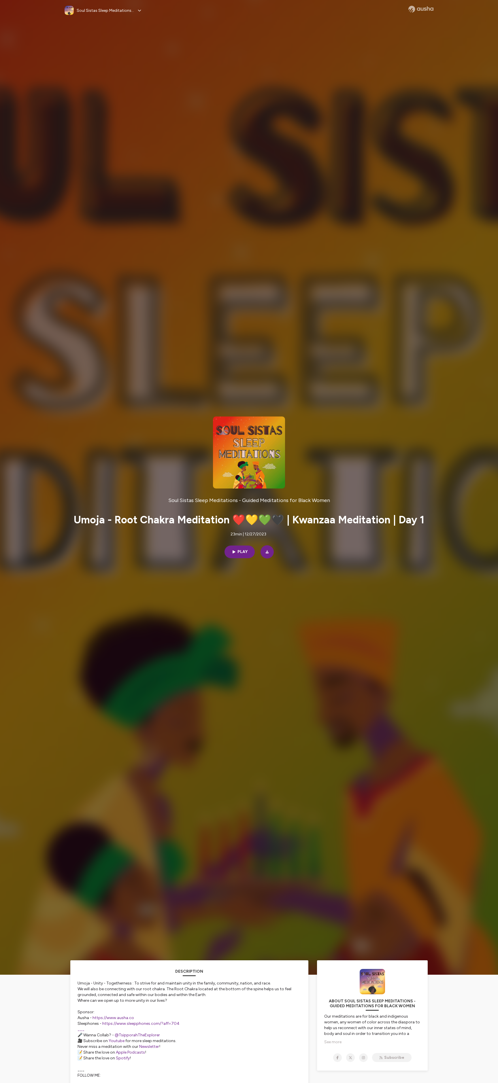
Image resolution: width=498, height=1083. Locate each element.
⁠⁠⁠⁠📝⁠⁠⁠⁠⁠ (80, 1058)
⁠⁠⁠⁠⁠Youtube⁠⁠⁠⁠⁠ (116, 1040)
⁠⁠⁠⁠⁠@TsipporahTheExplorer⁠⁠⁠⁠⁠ (137, 1035)
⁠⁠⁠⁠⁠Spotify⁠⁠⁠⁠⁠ (123, 1058)
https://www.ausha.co (113, 1017)
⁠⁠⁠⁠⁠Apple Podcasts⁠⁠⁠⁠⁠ (130, 1052)
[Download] (267, 551)
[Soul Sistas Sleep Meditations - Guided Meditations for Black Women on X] (350, 1057)
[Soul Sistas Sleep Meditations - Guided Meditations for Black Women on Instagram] (363, 1057)
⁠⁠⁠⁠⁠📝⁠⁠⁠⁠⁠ (80, 1052)
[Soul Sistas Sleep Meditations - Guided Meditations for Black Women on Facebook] (337, 1057)
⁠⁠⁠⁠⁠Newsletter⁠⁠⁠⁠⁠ (149, 1046)
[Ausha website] (420, 9)
